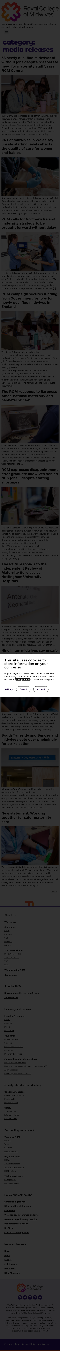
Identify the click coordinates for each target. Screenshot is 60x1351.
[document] (30, 675)
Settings (8, 689)
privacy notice (22, 680)
